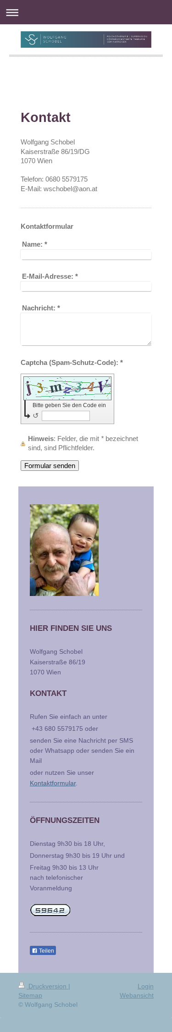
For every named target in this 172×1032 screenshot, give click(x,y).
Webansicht (137, 995)
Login (146, 986)
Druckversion (47, 986)
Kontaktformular (53, 783)
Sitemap (30, 995)
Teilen (46, 951)
